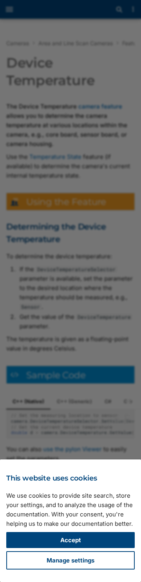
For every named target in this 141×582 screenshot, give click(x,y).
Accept (70, 540)
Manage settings (70, 560)
